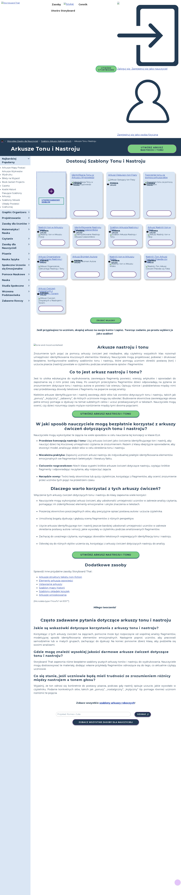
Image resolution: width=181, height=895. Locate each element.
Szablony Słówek (11, 200)
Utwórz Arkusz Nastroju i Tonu (152, 148)
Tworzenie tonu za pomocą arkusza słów (156, 176)
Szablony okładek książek (54, 591)
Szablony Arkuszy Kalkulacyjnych (56, 141)
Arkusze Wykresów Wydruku (12, 173)
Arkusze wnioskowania (53, 595)
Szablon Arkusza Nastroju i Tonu (124, 228)
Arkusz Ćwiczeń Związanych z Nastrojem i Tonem (48, 291)
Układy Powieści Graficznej (10, 205)
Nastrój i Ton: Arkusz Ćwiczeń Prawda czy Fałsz (156, 259)
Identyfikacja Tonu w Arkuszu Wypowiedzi (83, 176)
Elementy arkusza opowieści (56, 580)
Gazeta (6, 185)
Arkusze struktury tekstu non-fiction (60, 577)
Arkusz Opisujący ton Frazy (122, 175)
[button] (70, 4)
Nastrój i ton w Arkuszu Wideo (122, 257)
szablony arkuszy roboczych (117, 702)
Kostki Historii (9, 189)
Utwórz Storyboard (63, 10)
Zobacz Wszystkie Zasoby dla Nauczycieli (106, 722)
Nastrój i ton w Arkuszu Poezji (50, 228)
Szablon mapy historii (52, 587)
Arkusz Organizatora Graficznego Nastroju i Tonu (50, 259)
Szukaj (141, 714)
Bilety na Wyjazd (11, 178)
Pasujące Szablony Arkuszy (12, 195)
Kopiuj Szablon (85, 181)
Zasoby (56, 4)
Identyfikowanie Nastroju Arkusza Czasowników (87, 228)
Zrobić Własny (105, 320)
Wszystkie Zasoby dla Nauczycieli (22, 141)
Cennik (83, 4)
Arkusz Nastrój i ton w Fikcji (159, 228)
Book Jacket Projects (13, 182)
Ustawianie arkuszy (50, 584)
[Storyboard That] (10, 2)
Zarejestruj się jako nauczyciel (149, 68)
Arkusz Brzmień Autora (84, 256)
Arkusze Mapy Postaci (13, 167)
